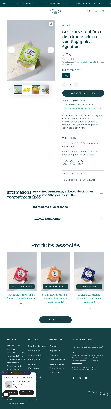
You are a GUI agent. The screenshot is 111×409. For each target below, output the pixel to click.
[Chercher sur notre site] (88, 11)
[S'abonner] (102, 347)
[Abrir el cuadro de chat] (6, 394)
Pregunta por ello (26, 393)
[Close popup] (33, 375)
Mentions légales (37, 346)
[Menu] (8, 11)
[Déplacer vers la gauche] (10, 90)
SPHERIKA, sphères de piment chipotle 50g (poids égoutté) (55, 298)
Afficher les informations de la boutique (83, 108)
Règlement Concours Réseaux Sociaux (58, 355)
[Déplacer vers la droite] (52, 90)
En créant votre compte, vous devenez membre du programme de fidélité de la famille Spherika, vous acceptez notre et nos (88, 358)
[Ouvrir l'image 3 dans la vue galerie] (36, 89)
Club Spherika (56, 363)
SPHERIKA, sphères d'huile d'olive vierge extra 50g (89, 298)
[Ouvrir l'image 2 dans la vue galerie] (27, 89)
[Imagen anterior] (11, 50)
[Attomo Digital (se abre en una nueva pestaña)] (20, 403)
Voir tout (55, 320)
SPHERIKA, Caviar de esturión (21, 383)
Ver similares (11, 393)
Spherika (17, 400)
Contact (53, 346)
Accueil (66, 25)
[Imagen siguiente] (50, 50)
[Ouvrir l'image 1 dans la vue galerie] (18, 89)
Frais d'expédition (82, 62)
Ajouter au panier (83, 93)
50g (66, 75)
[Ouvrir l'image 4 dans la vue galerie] (44, 89)
